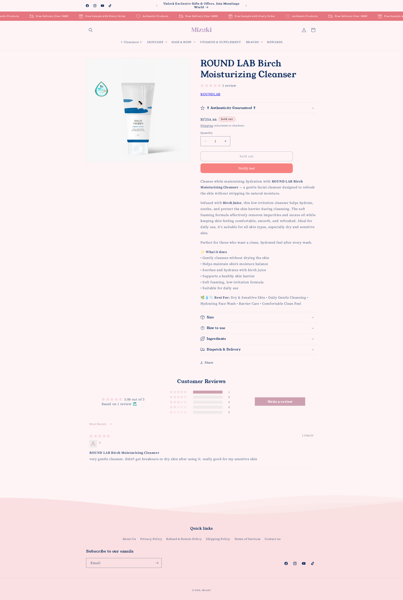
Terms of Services (247, 539)
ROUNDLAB (210, 94)
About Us (129, 539)
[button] (90, 30)
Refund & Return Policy (184, 539)
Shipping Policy (218, 539)
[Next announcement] (246, 6)
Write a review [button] (280, 401)
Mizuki (206, 590)
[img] (99, 436)
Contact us (273, 539)
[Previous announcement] (156, 6)
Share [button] (209, 362)
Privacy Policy (151, 539)
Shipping (206, 125)
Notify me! (246, 168)
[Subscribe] (156, 563)
